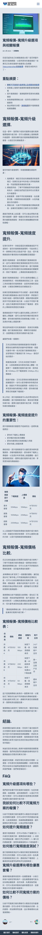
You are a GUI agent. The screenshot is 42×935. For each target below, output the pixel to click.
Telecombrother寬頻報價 (13, 66)
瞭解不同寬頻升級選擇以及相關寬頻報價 (23, 85)
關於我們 (6, 932)
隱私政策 (25, 932)
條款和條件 (35, 932)
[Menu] (38, 4)
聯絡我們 (16, 932)
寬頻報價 (25, 105)
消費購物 (16, 51)
